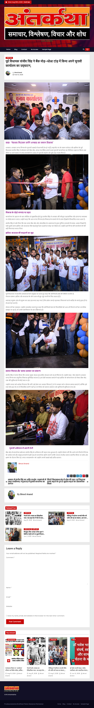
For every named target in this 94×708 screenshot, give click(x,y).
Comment (10, 557)
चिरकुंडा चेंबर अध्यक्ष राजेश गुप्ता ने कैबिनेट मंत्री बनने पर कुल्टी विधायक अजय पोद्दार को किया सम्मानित (34, 534)
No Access (34, 49)
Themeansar (39, 704)
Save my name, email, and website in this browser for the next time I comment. (36, 616)
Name (9, 588)
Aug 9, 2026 (71, 520)
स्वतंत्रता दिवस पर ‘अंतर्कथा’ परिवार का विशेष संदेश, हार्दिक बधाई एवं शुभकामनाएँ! (13, 670)
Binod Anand (18, 72)
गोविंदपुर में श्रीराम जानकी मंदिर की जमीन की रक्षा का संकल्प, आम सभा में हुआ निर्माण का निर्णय (77, 518)
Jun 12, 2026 (76, 673)
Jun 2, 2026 (27, 536)
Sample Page (46, 49)
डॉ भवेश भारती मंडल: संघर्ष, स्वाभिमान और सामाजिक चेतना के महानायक (78, 670)
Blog (15, 49)
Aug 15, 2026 (28, 520)
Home (8, 49)
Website (9, 606)
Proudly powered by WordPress (14, 704)
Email (8, 597)
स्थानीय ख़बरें (35, 529)
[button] (83, 49)
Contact (24, 49)
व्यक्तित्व (74, 639)
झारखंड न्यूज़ (9, 58)
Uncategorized (11, 639)
